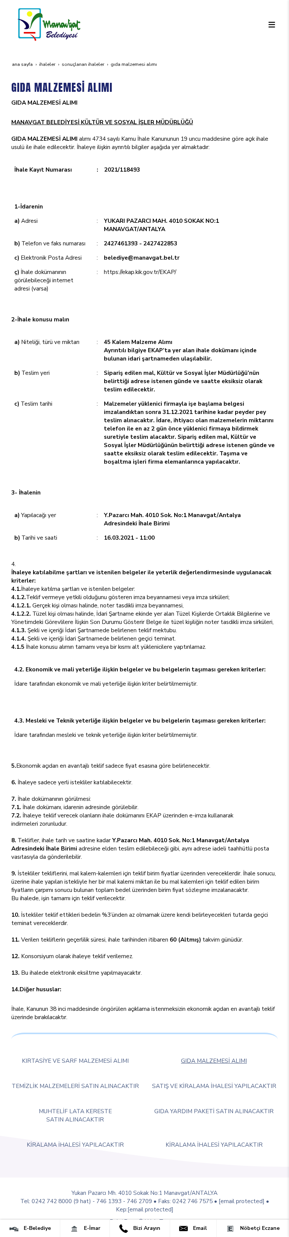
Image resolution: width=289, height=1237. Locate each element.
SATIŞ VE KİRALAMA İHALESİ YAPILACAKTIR (214, 1086)
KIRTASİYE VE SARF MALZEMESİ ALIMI (75, 1061)
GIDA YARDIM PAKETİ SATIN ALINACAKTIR (214, 1111)
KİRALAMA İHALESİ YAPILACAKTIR (75, 1145)
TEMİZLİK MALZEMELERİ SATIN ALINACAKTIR (75, 1086)
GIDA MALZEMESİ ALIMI (214, 1061)
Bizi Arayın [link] (146, 1228)
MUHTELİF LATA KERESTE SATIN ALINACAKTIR (75, 1115)
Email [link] (199, 1228)
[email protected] (242, 1201)
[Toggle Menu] (272, 24)
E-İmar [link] (91, 1228)
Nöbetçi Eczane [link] (259, 1228)
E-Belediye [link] (36, 1228)
